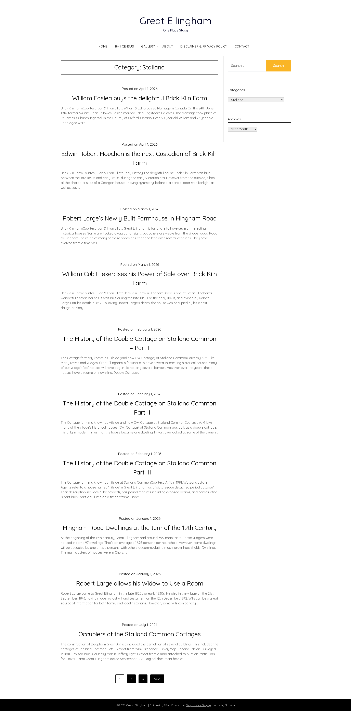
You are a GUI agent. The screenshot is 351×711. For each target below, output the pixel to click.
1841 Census (124, 46)
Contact (242, 46)
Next (157, 679)
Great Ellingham (176, 20)
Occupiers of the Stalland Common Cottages (139, 634)
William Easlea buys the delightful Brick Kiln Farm (139, 98)
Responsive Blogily (198, 705)
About (167, 46)
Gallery (148, 46)
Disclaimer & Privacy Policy (203, 46)
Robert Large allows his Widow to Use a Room (139, 583)
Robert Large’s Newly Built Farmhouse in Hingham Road (140, 218)
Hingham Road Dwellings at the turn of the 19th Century (140, 528)
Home (103, 46)
